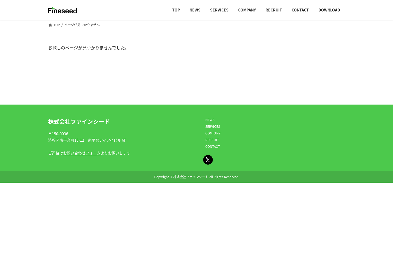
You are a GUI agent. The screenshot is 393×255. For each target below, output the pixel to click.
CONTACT (212, 146)
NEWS (209, 119)
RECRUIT (212, 139)
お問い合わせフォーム (82, 153)
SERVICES (212, 126)
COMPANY (212, 133)
